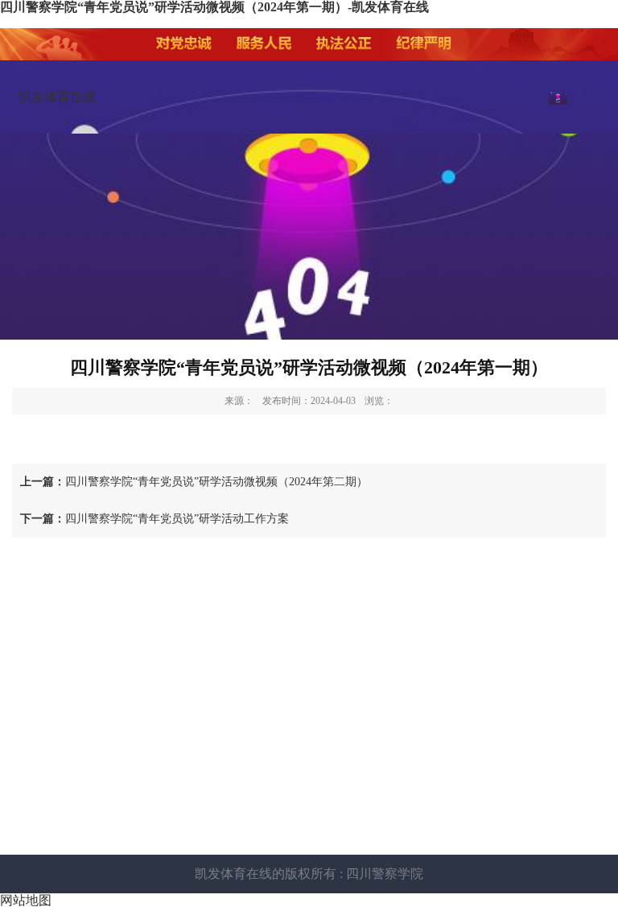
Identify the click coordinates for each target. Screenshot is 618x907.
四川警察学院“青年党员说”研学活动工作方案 (154, 519)
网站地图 (26, 900)
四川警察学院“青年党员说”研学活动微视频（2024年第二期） (194, 482)
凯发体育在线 (57, 97)
